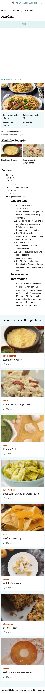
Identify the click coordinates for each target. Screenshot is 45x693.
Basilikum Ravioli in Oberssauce (21, 494)
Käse (5, 535)
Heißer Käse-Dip (12, 538)
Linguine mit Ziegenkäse (16, 404)
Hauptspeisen (9, 490)
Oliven (16, 11)
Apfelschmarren (12, 583)
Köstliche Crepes (9, 160)
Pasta (5, 401)
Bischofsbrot (10, 628)
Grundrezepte (9, 356)
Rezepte (5, 11)
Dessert (6, 579)
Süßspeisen (8, 624)
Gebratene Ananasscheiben (18, 672)
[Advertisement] (22, 53)
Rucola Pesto (10, 449)
